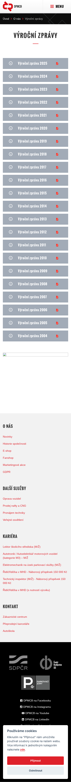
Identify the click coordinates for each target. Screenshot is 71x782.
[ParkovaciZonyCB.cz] (35, 683)
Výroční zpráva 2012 (32, 232)
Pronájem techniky (14, 512)
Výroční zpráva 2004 (32, 335)
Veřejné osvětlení (13, 519)
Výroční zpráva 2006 (32, 309)
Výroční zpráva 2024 (32, 76)
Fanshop (8, 457)
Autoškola (9, 630)
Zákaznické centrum (15, 616)
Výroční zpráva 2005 (32, 322)
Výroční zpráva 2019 (32, 141)
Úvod (6, 18)
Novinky (7, 436)
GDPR (6, 471)
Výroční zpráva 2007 (32, 296)
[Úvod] (12, 5)
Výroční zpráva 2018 (32, 154)
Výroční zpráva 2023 (32, 89)
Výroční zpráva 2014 (32, 206)
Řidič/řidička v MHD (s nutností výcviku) (26, 590)
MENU (59, 6)
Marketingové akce (14, 464)
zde (22, 749)
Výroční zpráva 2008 (32, 283)
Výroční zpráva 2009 (32, 270)
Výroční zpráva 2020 (32, 128)
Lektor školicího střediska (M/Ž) (22, 546)
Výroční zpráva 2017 (32, 167)
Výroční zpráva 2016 (32, 180)
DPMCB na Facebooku (37, 700)
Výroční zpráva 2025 (32, 63)
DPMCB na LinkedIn (37, 719)
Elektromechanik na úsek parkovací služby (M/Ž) (32, 564)
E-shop (7, 450)
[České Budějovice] (50, 663)
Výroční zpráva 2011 (32, 245)
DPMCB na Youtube (37, 713)
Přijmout (35, 760)
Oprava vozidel (12, 498)
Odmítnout (35, 770)
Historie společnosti (14, 443)
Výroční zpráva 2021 (32, 115)
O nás (17, 18)
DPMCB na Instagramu (37, 706)
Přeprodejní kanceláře (16, 623)
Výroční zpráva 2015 (32, 193)
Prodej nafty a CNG (14, 505)
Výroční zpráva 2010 (32, 258)
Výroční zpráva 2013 (32, 219)
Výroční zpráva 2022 (32, 102)
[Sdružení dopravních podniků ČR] (18, 663)
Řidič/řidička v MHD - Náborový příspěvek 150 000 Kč (35, 571)
